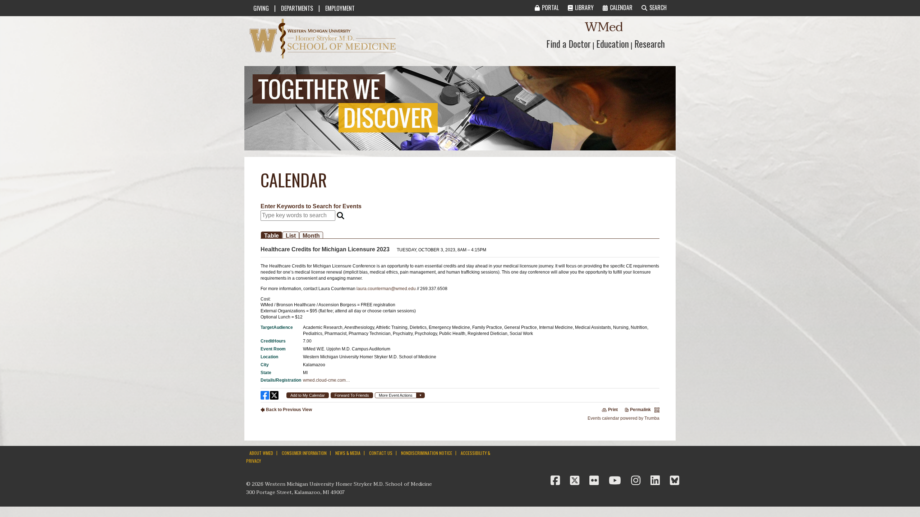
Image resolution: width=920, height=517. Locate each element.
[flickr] (595, 481)
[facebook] (557, 481)
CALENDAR (621, 7)
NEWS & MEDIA (347, 453)
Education (612, 43)
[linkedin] (656, 481)
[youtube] (616, 481)
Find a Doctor (568, 43)
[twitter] (576, 481)
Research (649, 43)
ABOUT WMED (261, 453)
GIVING (261, 8)
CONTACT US (380, 453)
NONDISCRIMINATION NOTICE (426, 453)
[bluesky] (674, 481)
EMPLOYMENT (340, 8)
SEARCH (658, 7)
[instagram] (637, 481)
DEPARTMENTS (297, 8)
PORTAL (550, 7)
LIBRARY (584, 7)
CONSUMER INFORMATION (304, 453)
